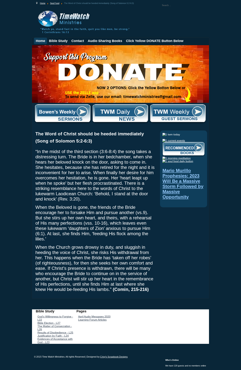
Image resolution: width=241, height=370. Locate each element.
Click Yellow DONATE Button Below (154, 41)
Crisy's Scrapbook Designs (114, 357)
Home (40, 41)
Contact (77, 41)
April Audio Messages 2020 (94, 316)
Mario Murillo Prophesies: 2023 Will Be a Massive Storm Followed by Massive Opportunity (182, 183)
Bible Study (58, 41)
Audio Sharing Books (105, 41)
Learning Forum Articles (92, 319)
